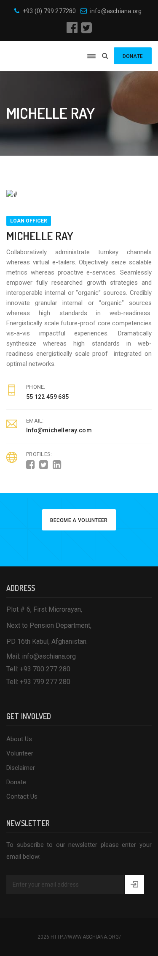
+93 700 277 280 (45, 669)
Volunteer (19, 753)
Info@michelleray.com (59, 430)
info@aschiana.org (116, 11)
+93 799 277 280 (45, 682)
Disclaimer (20, 768)
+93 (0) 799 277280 (49, 11)
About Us (19, 739)
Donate (16, 782)
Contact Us (21, 796)
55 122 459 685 (47, 396)
